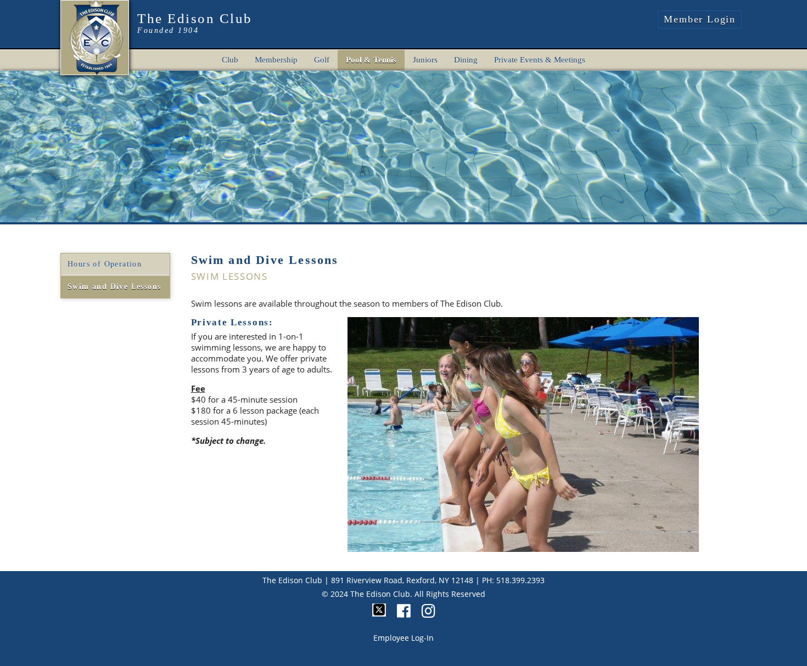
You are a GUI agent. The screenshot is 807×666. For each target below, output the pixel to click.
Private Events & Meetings (539, 59)
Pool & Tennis (371, 59)
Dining (466, 59)
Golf (321, 59)
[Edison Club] (95, 35)
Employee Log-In (403, 638)
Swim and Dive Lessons (114, 287)
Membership (276, 59)
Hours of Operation (105, 264)
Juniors (425, 59)
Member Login (700, 19)
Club (230, 59)
